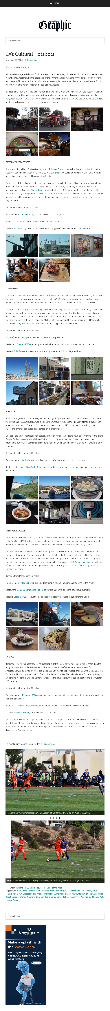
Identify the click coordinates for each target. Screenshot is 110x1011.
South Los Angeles (80, 897)
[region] (55, 782)
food (89, 891)
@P (42, 744)
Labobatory (19, 597)
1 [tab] (50, 818)
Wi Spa (25, 337)
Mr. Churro (18, 228)
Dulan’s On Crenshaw (36, 467)
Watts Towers (28, 460)
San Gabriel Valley (48, 897)
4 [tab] (59, 818)
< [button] (9, 782)
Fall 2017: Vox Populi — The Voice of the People (43, 888)
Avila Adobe (27, 214)
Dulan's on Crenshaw (58, 891)
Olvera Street (37, 190)
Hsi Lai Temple (29, 583)
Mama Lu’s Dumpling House (30, 590)
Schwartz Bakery (21, 712)
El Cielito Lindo (24, 221)
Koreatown (17, 894)
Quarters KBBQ (24, 344)
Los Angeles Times (22, 323)
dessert (45, 891)
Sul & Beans (19, 351)
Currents (19, 888)
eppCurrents (50, 744)
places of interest (19, 897)
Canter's (31, 891)
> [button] (101, 782)
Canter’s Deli (22, 705)
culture (38, 891)
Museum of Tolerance (32, 695)
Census (57, 172)
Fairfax (84, 891)
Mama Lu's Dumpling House (56, 894)
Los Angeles (38, 894)
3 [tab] (56, 818)
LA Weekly (76, 562)
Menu (57, 3)
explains (86, 562)
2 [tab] (53, 818)
